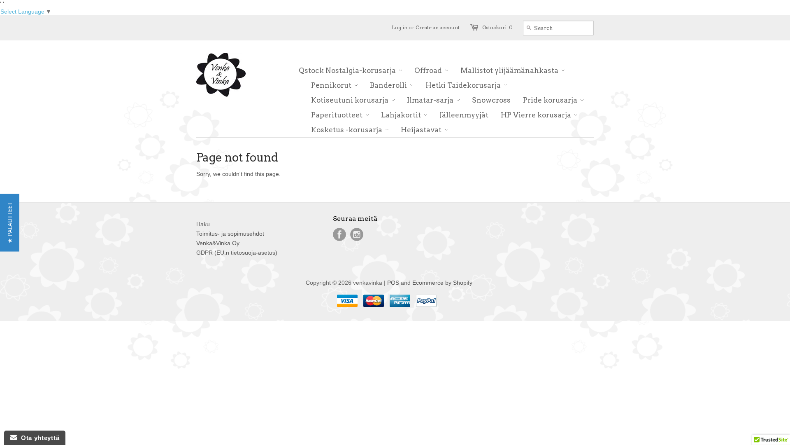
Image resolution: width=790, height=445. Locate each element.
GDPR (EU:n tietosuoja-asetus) (236, 252)
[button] (9, 222)
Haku (203, 224)
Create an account (438, 27)
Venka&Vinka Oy (217, 243)
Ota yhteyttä (38, 437)
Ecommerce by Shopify (442, 282)
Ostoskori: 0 (497, 27)
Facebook (339, 234)
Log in (399, 27)
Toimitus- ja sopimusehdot (230, 233)
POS (393, 282)
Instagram (356, 234)
